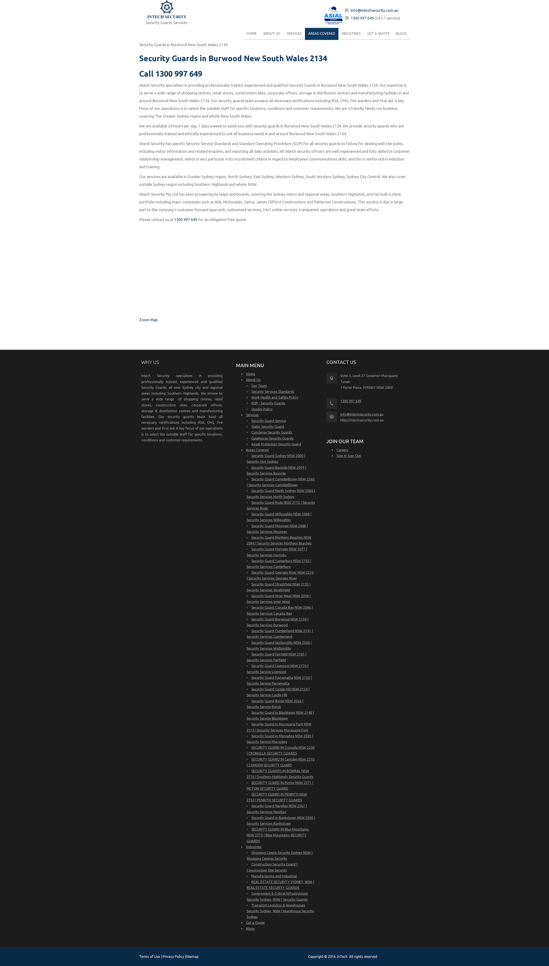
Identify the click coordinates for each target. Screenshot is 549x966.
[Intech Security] (167, 10)
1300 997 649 (362, 18)
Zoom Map (148, 320)
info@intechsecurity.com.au (374, 10)
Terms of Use (150, 956)
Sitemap (192, 956)
